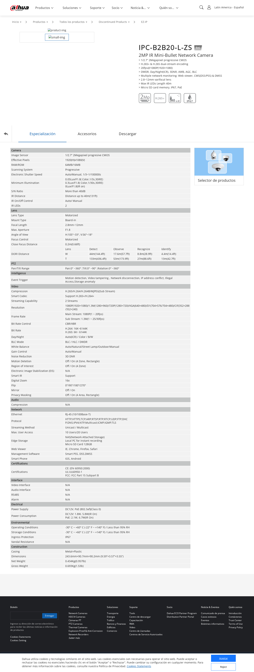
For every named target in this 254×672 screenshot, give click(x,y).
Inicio (15, 22)
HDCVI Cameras (77, 616)
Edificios (111, 627)
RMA (131, 623)
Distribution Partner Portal (180, 616)
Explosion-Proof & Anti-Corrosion (86, 630)
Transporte (112, 613)
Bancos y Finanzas (116, 623)
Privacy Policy (236, 627)
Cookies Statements (139, 666)
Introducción (235, 613)
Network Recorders (79, 634)
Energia (111, 616)
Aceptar (223, 658)
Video (132, 627)
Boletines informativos (212, 623)
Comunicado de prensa (213, 613)
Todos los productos (72, 22)
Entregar (49, 615)
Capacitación (136, 620)
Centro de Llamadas (139, 630)
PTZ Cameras (76, 623)
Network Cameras (78, 613)
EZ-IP (144, 22)
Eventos (205, 620)
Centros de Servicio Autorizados (146, 634)
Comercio (112, 630)
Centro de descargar (140, 616)
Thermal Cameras (78, 627)
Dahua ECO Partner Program (182, 613)
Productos (39, 22)
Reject (223, 667)
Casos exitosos (208, 616)
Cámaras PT (75, 620)
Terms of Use (236, 623)
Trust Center (235, 620)
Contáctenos (235, 616)
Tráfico (110, 620)
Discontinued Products (113, 22)
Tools (132, 613)
